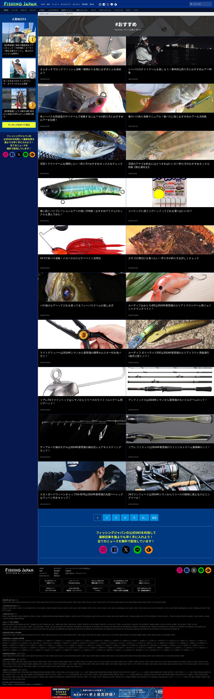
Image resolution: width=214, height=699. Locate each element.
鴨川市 (35, 608)
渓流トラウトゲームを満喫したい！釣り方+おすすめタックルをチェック (81, 163)
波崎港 (16, 618)
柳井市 (30, 666)
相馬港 (146, 672)
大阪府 (79, 602)
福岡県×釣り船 (89, 627)
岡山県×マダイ (16, 648)
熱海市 (145, 608)
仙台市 (125, 664)
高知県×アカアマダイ (192, 648)
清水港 (121, 672)
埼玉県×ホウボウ (174, 640)
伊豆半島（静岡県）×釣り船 (174, 624)
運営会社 (57, 576)
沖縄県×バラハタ (189, 650)
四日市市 (142, 661)
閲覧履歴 (85, 4)
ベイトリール (118, 10)
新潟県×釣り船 (164, 627)
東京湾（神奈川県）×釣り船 (135, 624)
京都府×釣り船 (192, 627)
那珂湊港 (183, 616)
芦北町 (60, 664)
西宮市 (63, 666)
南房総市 (55, 608)
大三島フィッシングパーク (176, 677)
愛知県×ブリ (6, 645)
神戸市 (96, 661)
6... (144, 517)
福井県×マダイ (164, 643)
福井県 (61, 602)
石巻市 (82, 661)
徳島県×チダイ (112, 648)
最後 (154, 518)
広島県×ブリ (53, 648)
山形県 (18, 635)
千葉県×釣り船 (70, 627)
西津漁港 (21, 618)
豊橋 (29, 677)
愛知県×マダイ (14, 645)
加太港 (79, 616)
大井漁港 (206, 616)
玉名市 (15, 666)
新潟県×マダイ (67, 643)
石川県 (56, 602)
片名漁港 (5, 618)
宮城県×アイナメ (60, 640)
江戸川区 (166, 608)
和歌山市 (60, 608)
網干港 (186, 677)
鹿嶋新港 (67, 616)
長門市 (84, 664)
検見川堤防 (157, 674)
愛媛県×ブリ (161, 648)
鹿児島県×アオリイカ (157, 650)
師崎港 (133, 674)
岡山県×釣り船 (53, 629)
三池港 (151, 672)
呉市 (111, 661)
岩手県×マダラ (6, 640)
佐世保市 (189, 661)
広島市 (136, 608)
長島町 (184, 661)
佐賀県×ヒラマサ (50, 650)
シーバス (14, 10)
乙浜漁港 (131, 616)
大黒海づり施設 (98, 674)
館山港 (139, 677)
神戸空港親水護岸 (59, 677)
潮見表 (92, 4)
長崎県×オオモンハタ (90, 650)
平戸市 (87, 661)
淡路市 (71, 661)
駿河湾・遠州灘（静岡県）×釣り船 (154, 624)
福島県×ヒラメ (108, 640)
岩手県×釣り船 (128, 629)
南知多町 (24, 664)
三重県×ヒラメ (51, 645)
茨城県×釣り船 (98, 627)
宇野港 (53, 672)
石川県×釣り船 (175, 629)
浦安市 (4, 664)
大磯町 (75, 664)
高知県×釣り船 (72, 629)
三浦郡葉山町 (197, 608)
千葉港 (99, 677)
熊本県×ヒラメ (111, 650)
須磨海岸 (115, 672)
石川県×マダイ (141, 643)
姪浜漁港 (11, 618)
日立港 (85, 674)
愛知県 (65, 602)
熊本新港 (144, 677)
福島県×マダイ (99, 640)
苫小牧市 (5, 666)
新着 (48, 4)
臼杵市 (112, 664)
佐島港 (94, 616)
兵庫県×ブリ (117, 645)
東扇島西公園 (158, 672)
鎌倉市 (132, 608)
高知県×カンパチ (181, 648)
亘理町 (93, 664)
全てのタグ (76, 4)
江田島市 (136, 661)
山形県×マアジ (79, 640)
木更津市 (60, 661)
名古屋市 (107, 661)
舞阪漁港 (36, 672)
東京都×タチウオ (17, 643)
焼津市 (89, 664)
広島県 (99, 602)
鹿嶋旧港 (26, 616)
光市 (143, 664)
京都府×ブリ (73, 645)
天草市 (206, 661)
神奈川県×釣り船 (61, 627)
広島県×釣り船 (155, 627)
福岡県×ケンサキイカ (28, 650)
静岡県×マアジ (204, 643)
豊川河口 (90, 674)
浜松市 (9, 661)
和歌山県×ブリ (165, 645)
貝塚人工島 (65, 672)
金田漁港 (137, 616)
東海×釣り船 (22, 624)
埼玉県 (33, 602)
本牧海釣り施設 (15, 672)
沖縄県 (164, 602)
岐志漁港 (88, 616)
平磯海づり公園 (192, 674)
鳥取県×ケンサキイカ (176, 645)
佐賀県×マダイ (40, 650)
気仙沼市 (181, 664)
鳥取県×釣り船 (16, 629)
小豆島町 (130, 661)
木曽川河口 (48, 674)
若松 (3, 674)
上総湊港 (73, 616)
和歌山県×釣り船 (117, 627)
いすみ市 (24, 608)
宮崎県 (172, 656)
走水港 (103, 616)
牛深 (148, 677)
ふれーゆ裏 (69, 674)
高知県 (121, 602)
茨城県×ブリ (135, 640)
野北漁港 (201, 672)
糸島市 (105, 608)
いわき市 (70, 664)
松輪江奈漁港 (115, 616)
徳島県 (131, 602)
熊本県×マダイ (102, 650)
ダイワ (128, 10)
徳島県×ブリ (94, 648)
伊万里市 (14, 664)
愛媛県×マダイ (152, 648)
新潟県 (47, 602)
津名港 (46, 677)
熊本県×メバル (120, 650)
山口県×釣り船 (35, 629)
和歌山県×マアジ (155, 645)
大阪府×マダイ (91, 645)
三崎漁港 (128, 677)
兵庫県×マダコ (135, 645)
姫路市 (66, 661)
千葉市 (80, 664)
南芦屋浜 (170, 672)
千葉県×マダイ (184, 640)
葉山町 (170, 664)
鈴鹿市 (107, 664)
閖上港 (106, 672)
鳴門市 (40, 661)
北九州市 (99, 608)
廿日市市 (200, 664)
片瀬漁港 (197, 677)
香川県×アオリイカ (132, 648)
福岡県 (140, 602)
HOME (43, 4)
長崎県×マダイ (69, 650)
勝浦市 (44, 608)
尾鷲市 (35, 666)
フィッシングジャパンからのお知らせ (77, 568)
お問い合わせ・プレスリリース (75, 573)
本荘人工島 (11, 679)
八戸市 (135, 664)
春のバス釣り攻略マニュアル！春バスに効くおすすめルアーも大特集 (167, 116)
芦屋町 (139, 664)
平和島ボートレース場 (185, 672)
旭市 (127, 608)
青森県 (9, 656)
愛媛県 (135, 602)
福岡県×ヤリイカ (17, 650)
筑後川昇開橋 (166, 674)
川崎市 (25, 666)
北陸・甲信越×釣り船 (32, 624)
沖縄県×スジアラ (169, 650)
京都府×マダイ (82, 645)
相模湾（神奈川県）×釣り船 (103, 624)
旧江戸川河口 (127, 672)
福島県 (18, 602)
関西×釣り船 (14, 624)
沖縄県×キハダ (179, 650)
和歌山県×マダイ (145, 645)
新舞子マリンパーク (138, 672)
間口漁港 (20, 616)
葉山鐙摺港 (189, 616)
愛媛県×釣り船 (62, 629)
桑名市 (191, 664)
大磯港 (51, 677)
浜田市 (40, 664)
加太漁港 (71, 672)
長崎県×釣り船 (110, 629)
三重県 (74, 602)
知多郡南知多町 (121, 608)
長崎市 (25, 661)
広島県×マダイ (34, 648)
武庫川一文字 (88, 677)
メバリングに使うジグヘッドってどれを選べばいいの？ (160, 211)
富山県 (51, 602)
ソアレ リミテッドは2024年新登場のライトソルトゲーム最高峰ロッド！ (169, 447)
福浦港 (122, 616)
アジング (33, 10)
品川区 (150, 608)
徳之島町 (175, 664)
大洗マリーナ (16, 674)
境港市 (9, 610)
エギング (24, 10)
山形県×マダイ (70, 640)
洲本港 (94, 677)
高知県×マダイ (204, 648)
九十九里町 (76, 661)
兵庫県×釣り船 (136, 627)
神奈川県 (28, 602)
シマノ (136, 10)
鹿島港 (28, 672)
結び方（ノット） (67, 10)
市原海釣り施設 (205, 677)
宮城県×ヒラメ (41, 640)
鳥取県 (112, 602)
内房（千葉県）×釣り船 (31, 627)
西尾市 (116, 664)
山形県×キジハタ (89, 640)
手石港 (83, 616)
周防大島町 (19, 661)
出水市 (72, 666)
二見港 (176, 672)
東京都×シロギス (27, 643)
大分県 (153, 602)
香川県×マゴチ (143, 648)
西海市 (165, 664)
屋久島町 (206, 664)
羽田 (80, 674)
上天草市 (55, 664)
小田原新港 (44, 616)
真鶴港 (56, 616)
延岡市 (116, 661)
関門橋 (111, 674)
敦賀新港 (173, 674)
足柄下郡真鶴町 (82, 608)
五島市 (50, 664)
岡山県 (103, 602)
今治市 (19, 664)
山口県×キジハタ (63, 648)
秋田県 (18, 656)
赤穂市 (10, 666)
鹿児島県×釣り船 (100, 629)
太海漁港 (200, 616)
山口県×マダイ (73, 648)
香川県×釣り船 (156, 629)
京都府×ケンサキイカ (63, 645)
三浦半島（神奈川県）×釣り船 (86, 624)
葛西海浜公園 (93, 672)
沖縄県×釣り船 (183, 627)
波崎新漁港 (40, 674)
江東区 (141, 608)
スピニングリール (105, 10)
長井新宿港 (152, 616)
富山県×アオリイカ (95, 643)
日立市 (39, 608)
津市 (179, 661)
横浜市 (15, 608)
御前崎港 (105, 674)
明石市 (94, 608)
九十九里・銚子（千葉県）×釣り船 (12, 627)
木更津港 (67, 677)
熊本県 (149, 602)
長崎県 (144, 602)
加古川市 (53, 666)
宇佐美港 (108, 616)
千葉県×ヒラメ (193, 640)
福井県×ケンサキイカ (153, 643)
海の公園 (151, 674)
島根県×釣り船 (147, 629)
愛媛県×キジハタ (170, 648)
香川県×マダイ (121, 648)
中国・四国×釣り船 (45, 624)
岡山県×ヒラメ (25, 648)
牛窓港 (200, 674)
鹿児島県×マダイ (131, 650)
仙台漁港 (34, 677)
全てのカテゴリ (66, 4)
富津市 (66, 608)
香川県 (126, 602)
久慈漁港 (38, 616)
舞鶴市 (147, 664)
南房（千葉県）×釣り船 (190, 624)
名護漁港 (116, 674)
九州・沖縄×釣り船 (57, 624)
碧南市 (161, 664)
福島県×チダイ (118, 640)
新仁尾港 (191, 677)
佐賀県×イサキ (59, 650)
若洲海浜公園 (6, 672)
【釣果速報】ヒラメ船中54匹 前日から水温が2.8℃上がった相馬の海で (18, 114)
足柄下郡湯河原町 (157, 608)
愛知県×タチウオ (25, 645)
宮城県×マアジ (50, 640)
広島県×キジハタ (44, 648)
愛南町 (65, 664)
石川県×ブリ (122, 643)
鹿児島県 (158, 602)
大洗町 (45, 664)
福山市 (165, 661)
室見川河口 (184, 674)
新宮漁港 (73, 677)
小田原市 (49, 608)
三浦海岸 (165, 672)
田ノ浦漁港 (40, 677)
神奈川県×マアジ (38, 643)
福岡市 (114, 608)
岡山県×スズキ (6, 648)
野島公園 (100, 672)
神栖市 (176, 608)
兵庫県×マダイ (125, 645)
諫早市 (44, 666)
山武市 (191, 608)
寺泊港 (126, 616)
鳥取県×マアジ (188, 645)
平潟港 (172, 616)
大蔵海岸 (8, 674)
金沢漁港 (32, 616)
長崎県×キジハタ (79, 650)
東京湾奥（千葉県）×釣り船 (46, 627)
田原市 (103, 664)
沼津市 (71, 608)
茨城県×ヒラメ (144, 640)
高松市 (156, 664)
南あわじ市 (78, 666)
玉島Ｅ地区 (23, 674)
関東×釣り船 (6, 624)
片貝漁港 (195, 672)
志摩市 (120, 661)
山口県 (108, 602)
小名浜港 (58, 672)
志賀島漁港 (154, 677)
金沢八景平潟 (145, 616)
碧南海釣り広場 (32, 674)
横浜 (31, 672)
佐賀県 (149, 635)
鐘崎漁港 (14, 616)
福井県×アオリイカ (174, 643)
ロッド (94, 10)
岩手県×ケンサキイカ (18, 640)
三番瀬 (23, 672)
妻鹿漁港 (133, 677)
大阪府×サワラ (100, 645)
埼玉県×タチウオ (163, 640)
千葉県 (38, 602)
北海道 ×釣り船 (25, 629)
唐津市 (170, 661)
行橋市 (151, 664)
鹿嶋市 (30, 608)
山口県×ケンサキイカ (84, 648)
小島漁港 (117, 677)
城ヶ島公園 (110, 677)
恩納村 (121, 664)
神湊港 (4, 616)
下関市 (50, 661)
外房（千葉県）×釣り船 (119, 624)
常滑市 (152, 661)
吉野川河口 (80, 677)
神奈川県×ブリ (58, 643)
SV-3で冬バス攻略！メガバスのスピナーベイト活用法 (70, 258)
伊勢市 (9, 664)
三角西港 (104, 677)
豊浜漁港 (47, 672)
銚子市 (4, 610)
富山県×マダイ (114, 643)
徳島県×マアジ (103, 648)
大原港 (9, 616)
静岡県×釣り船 (79, 627)
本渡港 (14, 677)
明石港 (98, 616)
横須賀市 (5, 608)
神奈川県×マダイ (48, 643)
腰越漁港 (61, 616)
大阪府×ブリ (109, 645)
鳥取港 (9, 677)
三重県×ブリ (34, 645)
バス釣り (42, 10)
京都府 (94, 602)
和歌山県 (88, 602)
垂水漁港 (205, 674)
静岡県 (70, 602)
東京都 (23, 602)
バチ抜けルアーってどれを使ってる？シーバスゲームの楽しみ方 (77, 305)
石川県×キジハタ (132, 643)
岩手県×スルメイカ (30, 640)
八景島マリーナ (61, 674)
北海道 (4, 602)
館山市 (75, 608)
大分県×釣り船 (165, 629)
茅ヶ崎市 (195, 661)
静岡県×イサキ (194, 643)
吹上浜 (123, 677)
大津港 (77, 672)
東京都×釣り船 (107, 627)
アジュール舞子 (84, 672)
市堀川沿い (166, 616)
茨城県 (42, 602)
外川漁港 (177, 616)
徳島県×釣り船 (90, 629)
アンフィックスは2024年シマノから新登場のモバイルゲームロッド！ (167, 400)
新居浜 (24, 679)
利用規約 (68, 571)
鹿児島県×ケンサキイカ (143, 650)
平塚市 (208, 608)
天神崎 (146, 674)
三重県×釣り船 (6, 629)
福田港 (110, 672)
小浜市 (109, 608)
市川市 (186, 664)
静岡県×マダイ (185, 643)
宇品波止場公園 (162, 677)
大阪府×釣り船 (173, 627)
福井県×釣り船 (127, 627)
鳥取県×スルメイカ (198, 645)
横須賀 (178, 674)
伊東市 (90, 608)
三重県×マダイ (42, 645)
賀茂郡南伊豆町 (183, 608)
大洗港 (195, 616)
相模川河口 (207, 672)
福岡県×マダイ (6, 650)
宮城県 (14, 602)
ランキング (55, 4)
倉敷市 (59, 666)
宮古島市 (200, 661)
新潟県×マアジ (84, 643)
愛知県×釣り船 (146, 627)
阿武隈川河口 (139, 674)
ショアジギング (53, 10)
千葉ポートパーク (124, 674)
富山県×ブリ (105, 643)
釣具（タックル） (82, 10)
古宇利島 (18, 679)
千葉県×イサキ (202, 640)
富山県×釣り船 (119, 629)
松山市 (161, 661)
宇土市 (39, 666)
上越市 (68, 666)
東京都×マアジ (6, 643)
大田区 (172, 608)
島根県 (117, 602)
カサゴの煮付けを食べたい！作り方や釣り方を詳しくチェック (163, 258)
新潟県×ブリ (76, 643)
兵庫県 (83, 602)
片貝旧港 (159, 616)
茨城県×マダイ (127, 640)
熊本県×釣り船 (81, 629)
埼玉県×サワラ (153, 640)
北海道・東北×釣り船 (69, 624)
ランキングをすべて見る (19, 125)
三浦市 (19, 608)
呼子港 (54, 674)
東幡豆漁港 (24, 677)
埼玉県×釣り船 (44, 629)
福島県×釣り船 (138, 629)
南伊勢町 (35, 664)
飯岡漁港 (51, 616)
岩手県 (9, 602)
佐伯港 (18, 677)
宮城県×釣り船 (201, 627)
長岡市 (204, 608)
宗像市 (10, 608)
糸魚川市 (20, 666)
